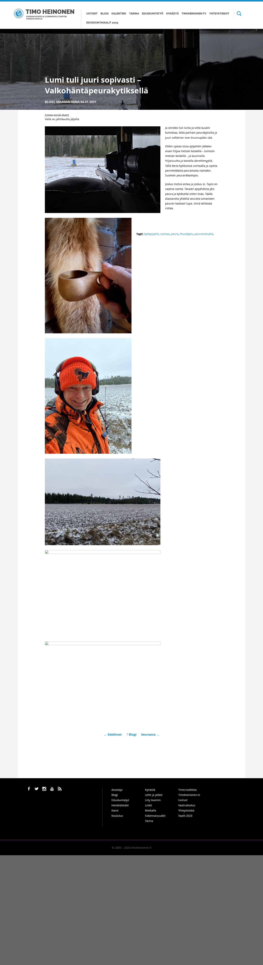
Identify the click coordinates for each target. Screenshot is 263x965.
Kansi (115, 810)
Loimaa (164, 234)
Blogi (105, 13)
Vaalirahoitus (186, 805)
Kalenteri (118, 13)
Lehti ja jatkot (153, 795)
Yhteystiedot (219, 13)
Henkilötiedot (120, 805)
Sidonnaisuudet (155, 815)
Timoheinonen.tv (194, 13)
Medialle (150, 810)
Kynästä (172, 13)
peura (174, 234)
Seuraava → (150, 734)
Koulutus (117, 815)
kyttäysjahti (151, 234)
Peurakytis (186, 234)
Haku (237, 14)
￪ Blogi (131, 734)
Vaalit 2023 (185, 815)
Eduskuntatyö (152, 13)
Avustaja (116, 789)
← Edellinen (113, 734)
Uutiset (92, 13)
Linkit (148, 805)
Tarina (134, 13)
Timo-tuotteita (187, 789)
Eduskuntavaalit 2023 (102, 22)
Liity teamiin (153, 800)
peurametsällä (203, 234)
